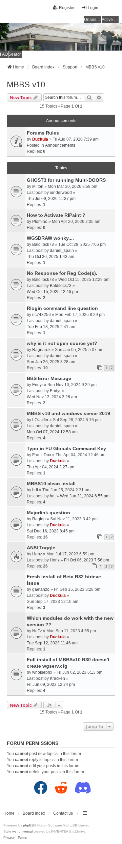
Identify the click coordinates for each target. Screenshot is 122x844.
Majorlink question (48, 512)
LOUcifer (40, 419)
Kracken (57, 678)
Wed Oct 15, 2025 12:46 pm (52, 291)
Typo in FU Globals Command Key (66, 448)
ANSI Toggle (41, 547)
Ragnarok (41, 349)
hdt (35, 490)
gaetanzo (40, 589)
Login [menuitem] (93, 7)
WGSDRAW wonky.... (50, 238)
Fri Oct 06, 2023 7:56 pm (86, 560)
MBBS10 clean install (51, 483)
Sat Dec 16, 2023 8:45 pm (51, 531)
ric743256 (41, 314)
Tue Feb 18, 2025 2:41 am (51, 326)
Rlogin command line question (62, 308)
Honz (37, 554)
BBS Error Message (49, 378)
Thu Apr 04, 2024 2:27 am (50, 467)
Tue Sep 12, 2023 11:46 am (52, 643)
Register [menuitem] (67, 7)
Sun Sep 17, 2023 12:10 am (52, 601)
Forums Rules (43, 133)
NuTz (37, 631)
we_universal (22, 831)
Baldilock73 (43, 244)
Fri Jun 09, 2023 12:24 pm (51, 684)
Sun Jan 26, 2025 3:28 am (51, 361)
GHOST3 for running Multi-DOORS (66, 180)
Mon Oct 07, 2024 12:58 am (52, 432)
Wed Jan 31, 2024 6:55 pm (84, 496)
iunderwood (61, 192)
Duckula (40, 139)
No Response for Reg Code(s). (62, 273)
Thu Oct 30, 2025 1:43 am (50, 256)
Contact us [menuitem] (63, 813)
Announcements (60, 145)
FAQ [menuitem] (4, 54)
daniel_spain (62, 250)
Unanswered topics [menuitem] (92, 19)
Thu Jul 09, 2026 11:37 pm (51, 198)
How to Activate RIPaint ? (56, 215)
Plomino (39, 221)
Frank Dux (41, 455)
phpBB (28, 825)
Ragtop (39, 519)
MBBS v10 (26, 84)
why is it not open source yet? (62, 343)
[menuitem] (9, 838)
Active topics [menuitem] (110, 19)
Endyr (37, 384)
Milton (37, 186)
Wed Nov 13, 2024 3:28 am (52, 397)
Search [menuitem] (15, 54)
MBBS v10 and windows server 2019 (68, 413)
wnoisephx (42, 672)
